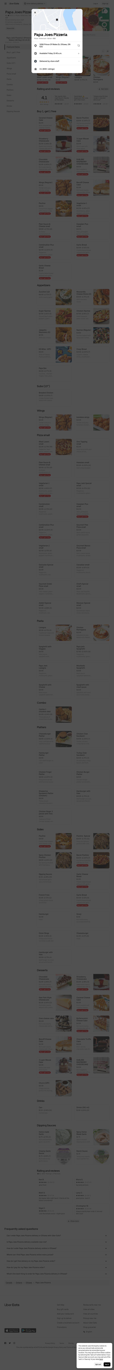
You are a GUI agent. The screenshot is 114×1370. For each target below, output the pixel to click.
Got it (107, 1364)
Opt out (98, 1364)
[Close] (35, 12)
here (101, 1359)
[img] (57, 19)
